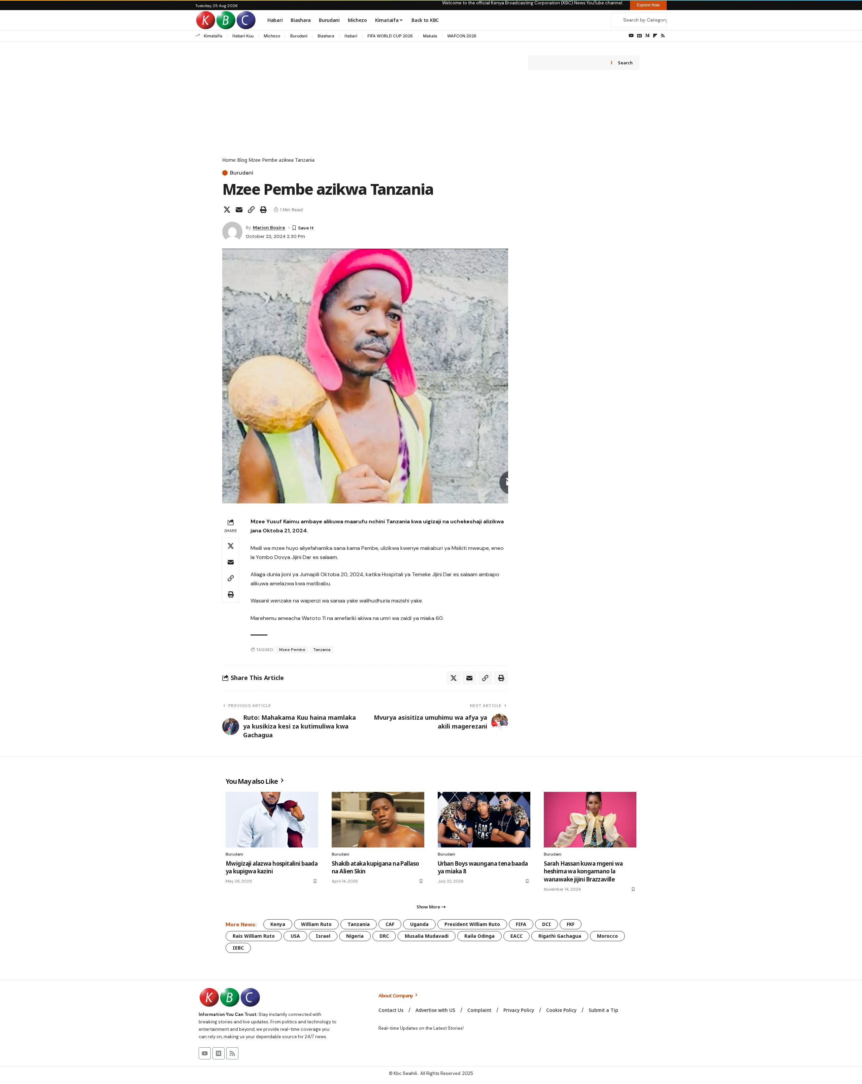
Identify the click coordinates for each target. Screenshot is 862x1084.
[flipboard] (655, 35)
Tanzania (321, 649)
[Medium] (647, 35)
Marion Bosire (269, 227)
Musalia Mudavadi (427, 936)
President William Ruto (472, 924)
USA (295, 936)
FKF (570, 924)
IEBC (238, 947)
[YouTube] (631, 35)
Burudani (298, 35)
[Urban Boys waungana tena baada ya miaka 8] (484, 819)
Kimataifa (213, 35)
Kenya (277, 924)
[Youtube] (205, 1053)
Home (229, 160)
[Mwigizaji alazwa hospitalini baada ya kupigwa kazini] (272, 819)
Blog (242, 160)
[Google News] (639, 35)
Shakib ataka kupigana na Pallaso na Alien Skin (375, 867)
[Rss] (663, 35)
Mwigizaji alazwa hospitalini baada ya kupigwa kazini (272, 867)
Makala (430, 35)
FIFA (521, 924)
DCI (546, 924)
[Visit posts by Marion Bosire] (232, 232)
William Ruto (316, 924)
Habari (350, 35)
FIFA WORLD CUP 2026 (390, 35)
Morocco (607, 936)
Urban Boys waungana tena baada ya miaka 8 (483, 867)
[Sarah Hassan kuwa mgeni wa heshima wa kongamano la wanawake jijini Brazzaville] (590, 819)
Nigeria (355, 936)
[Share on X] (227, 209)
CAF (390, 924)
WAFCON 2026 (461, 35)
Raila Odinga (479, 936)
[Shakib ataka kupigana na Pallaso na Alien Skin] (378, 819)
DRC (384, 936)
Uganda (419, 924)
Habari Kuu (243, 35)
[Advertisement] (365, 106)
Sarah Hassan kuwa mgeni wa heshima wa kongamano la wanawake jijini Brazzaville (583, 872)
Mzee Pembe (292, 649)
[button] (251, 209)
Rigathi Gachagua (559, 936)
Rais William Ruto (254, 936)
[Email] (239, 209)
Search (625, 63)
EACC (516, 936)
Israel (323, 936)
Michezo (272, 35)
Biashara (326, 35)
